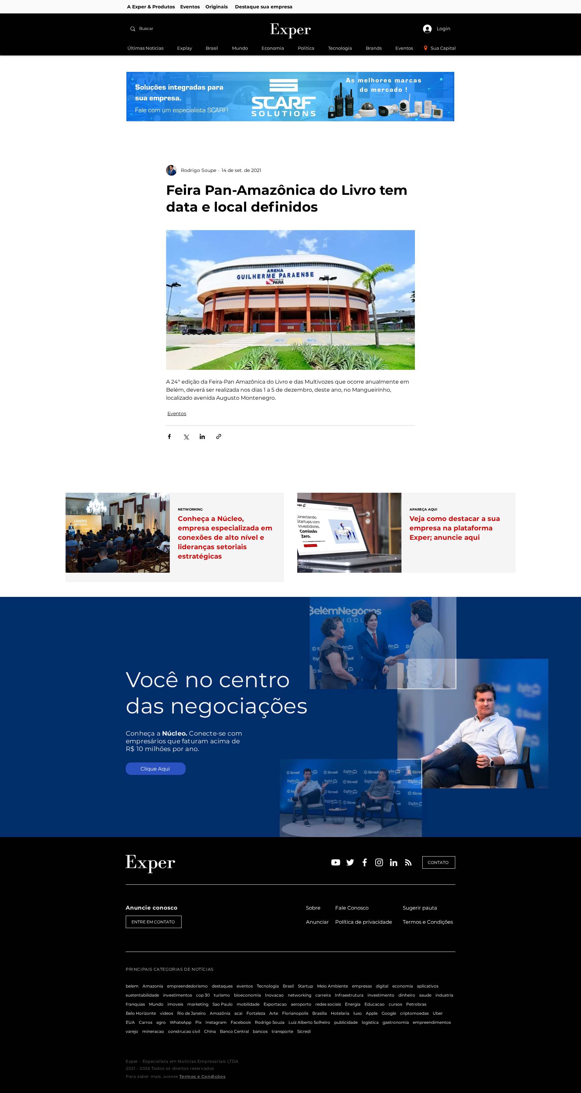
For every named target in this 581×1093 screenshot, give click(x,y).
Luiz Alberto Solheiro (309, 1022)
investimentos (177, 995)
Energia (352, 1004)
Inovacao (274, 995)
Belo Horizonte (141, 1013)
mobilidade (248, 1004)
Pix (198, 1022)
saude (425, 995)
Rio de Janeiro (191, 1013)
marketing (197, 1004)
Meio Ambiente (332, 986)
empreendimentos (432, 1022)
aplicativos (427, 986)
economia (402, 986)
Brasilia (319, 1013)
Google (389, 1013)
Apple (372, 1013)
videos (166, 1013)
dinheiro (406, 995)
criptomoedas (414, 1013)
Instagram (216, 1022)
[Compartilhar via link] (219, 436)
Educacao (374, 1004)
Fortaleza (255, 1013)
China (210, 1031)
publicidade (346, 1022)
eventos (245, 986)
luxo (357, 1013)
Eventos (176, 413)
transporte (282, 1031)
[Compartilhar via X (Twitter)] (186, 436)
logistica (370, 1022)
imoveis (175, 1004)
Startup (305, 986)
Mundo (156, 1004)
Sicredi (304, 1031)
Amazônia (220, 1013)
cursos (395, 1004)
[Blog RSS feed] (408, 862)
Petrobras (416, 1004)
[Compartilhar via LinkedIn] (202, 436)
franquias (135, 1004)
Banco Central (234, 1031)
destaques (222, 986)
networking (299, 995)
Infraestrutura (349, 995)
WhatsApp (180, 1022)
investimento (380, 995)
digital (382, 986)
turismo (222, 995)
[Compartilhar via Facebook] (169, 436)
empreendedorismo (187, 986)
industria (444, 995)
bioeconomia (247, 995)
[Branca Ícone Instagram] (379, 862)
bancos (260, 1031)
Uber (438, 1013)
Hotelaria (340, 1013)
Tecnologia (268, 986)
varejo (132, 1031)
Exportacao (275, 1004)
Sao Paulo (222, 1004)
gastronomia (396, 1022)
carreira (323, 995)
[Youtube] (336, 862)
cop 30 (203, 995)
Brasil (288, 986)
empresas (362, 986)
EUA (130, 1022)
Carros (145, 1022)
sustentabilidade (142, 995)
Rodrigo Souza (269, 1022)
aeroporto (301, 1004)
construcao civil (184, 1031)
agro (161, 1022)
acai (238, 1013)
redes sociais (328, 1004)
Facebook (241, 1022)
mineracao (153, 1031)
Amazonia (153, 986)
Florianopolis (295, 1013)
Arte (273, 1013)
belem (132, 986)
